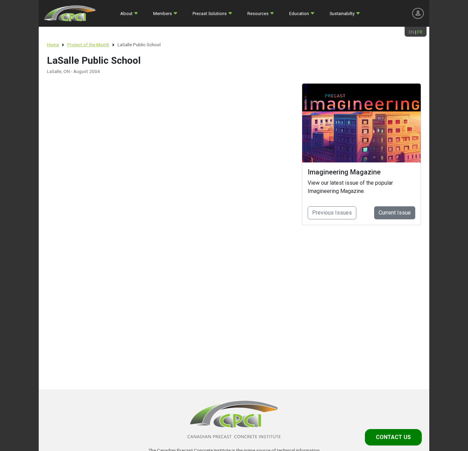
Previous (332, 212)
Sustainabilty (342, 13)
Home (53, 44)
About (126, 13)
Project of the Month (88, 44)
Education (299, 13)
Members (162, 13)
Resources (258, 13)
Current (395, 212)
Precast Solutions (210, 13)
